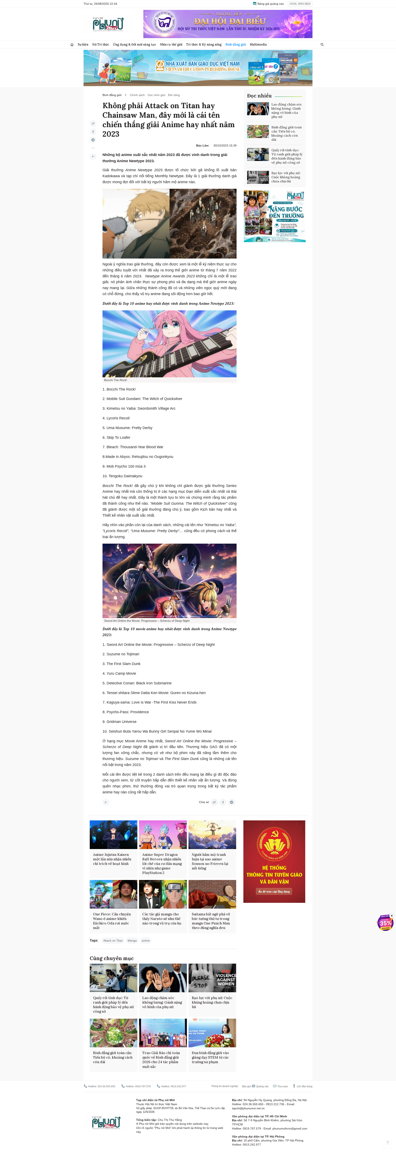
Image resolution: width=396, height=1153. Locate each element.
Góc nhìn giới (156, 95)
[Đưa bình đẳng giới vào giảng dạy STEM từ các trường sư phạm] (212, 1033)
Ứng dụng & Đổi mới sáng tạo (134, 44)
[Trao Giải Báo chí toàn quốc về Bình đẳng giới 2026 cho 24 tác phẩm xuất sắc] (163, 1033)
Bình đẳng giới (235, 44)
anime (146, 940)
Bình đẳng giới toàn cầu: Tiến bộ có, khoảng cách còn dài (286, 133)
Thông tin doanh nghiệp (224, 1086)
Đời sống (174, 95)
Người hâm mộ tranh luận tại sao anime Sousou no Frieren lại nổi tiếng (210, 861)
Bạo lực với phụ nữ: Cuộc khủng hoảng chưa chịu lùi (286, 177)
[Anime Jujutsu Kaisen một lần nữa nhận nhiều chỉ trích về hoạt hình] (113, 834)
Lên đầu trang (304, 1086)
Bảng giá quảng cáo (270, 3)
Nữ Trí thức (100, 44)
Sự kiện (83, 44)
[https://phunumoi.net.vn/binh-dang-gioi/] (93, 156)
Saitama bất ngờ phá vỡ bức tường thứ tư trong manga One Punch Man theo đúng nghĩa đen (211, 921)
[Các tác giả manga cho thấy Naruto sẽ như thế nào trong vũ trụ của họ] (163, 894)
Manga (132, 940)
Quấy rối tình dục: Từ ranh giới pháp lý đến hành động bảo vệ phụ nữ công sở (286, 156)
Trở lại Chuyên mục (106, 802)
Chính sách (137, 95)
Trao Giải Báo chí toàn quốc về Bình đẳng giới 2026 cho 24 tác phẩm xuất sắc (161, 1060)
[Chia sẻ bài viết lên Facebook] (93, 131)
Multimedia (258, 44)
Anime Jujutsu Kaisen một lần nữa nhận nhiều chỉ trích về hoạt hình (112, 859)
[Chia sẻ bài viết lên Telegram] (93, 140)
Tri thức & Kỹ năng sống (204, 44)
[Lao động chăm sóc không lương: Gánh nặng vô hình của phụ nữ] (258, 108)
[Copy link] (93, 123)
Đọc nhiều (259, 96)
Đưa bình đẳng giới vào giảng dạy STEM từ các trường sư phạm (210, 1057)
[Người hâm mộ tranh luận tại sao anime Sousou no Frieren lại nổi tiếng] (212, 834)
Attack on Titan (113, 940)
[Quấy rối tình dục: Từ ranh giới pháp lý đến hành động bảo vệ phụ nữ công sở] (258, 154)
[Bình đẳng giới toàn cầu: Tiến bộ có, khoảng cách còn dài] (258, 131)
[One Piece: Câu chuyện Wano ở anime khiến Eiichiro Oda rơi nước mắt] (113, 894)
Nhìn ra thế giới (171, 44)
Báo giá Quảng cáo (255, 1086)
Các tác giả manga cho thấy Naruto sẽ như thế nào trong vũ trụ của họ (161, 918)
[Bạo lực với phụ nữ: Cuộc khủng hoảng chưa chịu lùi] (258, 177)
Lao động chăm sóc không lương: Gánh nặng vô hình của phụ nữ (286, 110)
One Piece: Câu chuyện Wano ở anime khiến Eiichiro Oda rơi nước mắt (112, 921)
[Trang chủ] (72, 44)
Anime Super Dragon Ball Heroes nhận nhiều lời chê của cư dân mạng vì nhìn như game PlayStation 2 (162, 863)
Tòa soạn (282, 1086)
